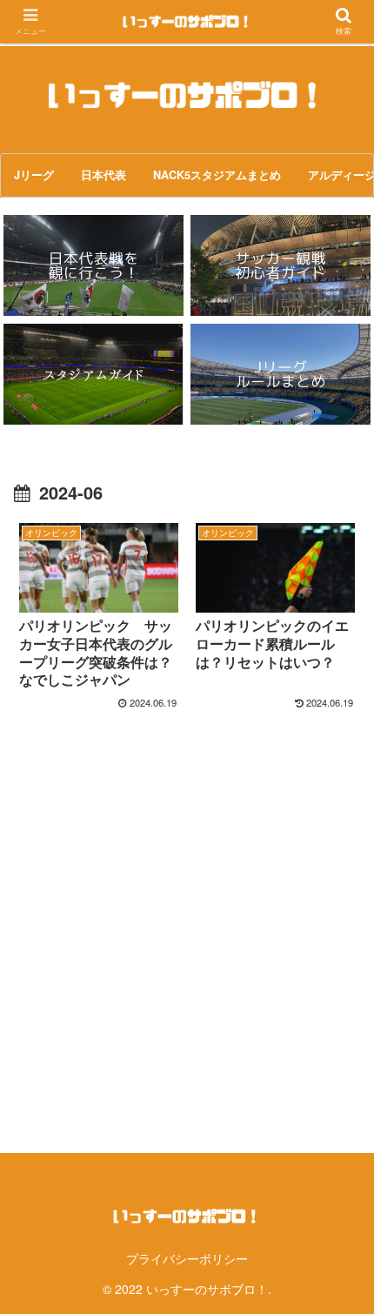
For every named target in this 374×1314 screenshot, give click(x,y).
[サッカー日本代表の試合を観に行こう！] (93, 265)
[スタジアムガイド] (93, 374)
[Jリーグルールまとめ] (280, 374)
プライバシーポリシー (187, 1258)
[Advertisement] (187, 909)
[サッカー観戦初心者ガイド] (280, 265)
